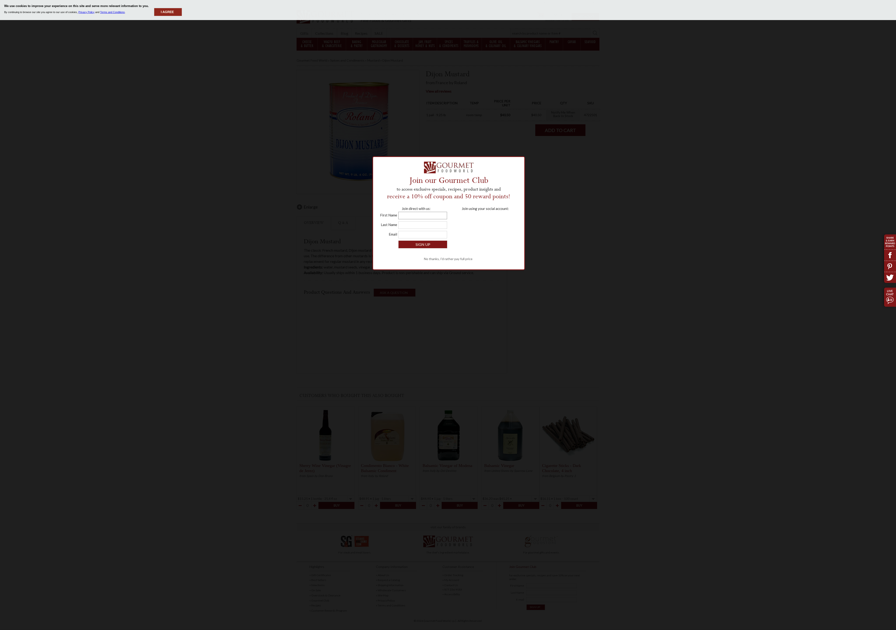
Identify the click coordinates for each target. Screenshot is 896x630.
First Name (388, 215)
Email (393, 234)
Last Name (389, 225)
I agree (167, 12)
